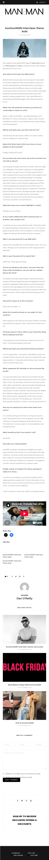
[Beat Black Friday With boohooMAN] (24, 667)
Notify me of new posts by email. (19, 777)
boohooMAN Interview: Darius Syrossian (24, 647)
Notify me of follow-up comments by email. (23, 774)
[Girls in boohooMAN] (24, 705)
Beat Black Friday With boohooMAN (24, 685)
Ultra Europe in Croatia (13, 66)
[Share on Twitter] (16, 576)
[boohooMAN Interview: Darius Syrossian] (24, 629)
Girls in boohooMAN (24, 723)
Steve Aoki (36, 63)
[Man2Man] (24, 11)
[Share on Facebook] (12, 576)
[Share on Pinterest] (23, 576)
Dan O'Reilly (24, 598)
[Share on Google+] (19, 576)
